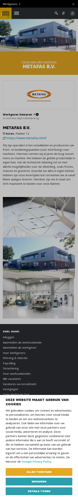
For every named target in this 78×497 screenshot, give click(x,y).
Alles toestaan (39, 472)
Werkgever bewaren (17, 114)
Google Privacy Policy (36, 461)
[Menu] (16, 13)
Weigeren (39, 481)
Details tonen (39, 491)
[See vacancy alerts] (63, 13)
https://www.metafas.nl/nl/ (26, 138)
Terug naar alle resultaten (39, 62)
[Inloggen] (72, 13)
